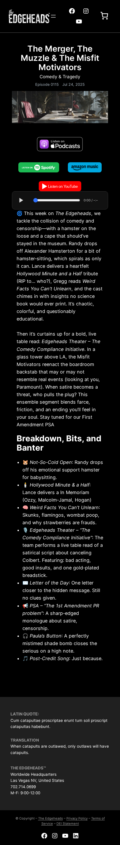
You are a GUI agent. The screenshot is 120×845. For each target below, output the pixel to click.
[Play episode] (21, 200)
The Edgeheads (50, 818)
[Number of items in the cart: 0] (104, 16)
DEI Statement (68, 824)
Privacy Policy (77, 818)
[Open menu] (53, 16)
